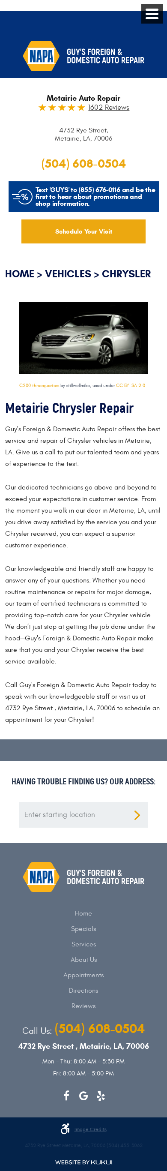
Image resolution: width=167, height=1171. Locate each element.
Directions (83, 990)
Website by (83, 1162)
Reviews (83, 1006)
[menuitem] (83, 913)
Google (83, 1096)
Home (19, 273)
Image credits (91, 1129)
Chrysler (126, 273)
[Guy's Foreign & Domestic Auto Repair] (83, 56)
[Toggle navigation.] (152, 14)
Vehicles (68, 273)
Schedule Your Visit (83, 231)
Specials (83, 929)
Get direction (137, 815)
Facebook (66, 1096)
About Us (84, 960)
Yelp (101, 1096)
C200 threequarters (39, 385)
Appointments (83, 975)
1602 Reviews (108, 107)
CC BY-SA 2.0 (130, 385)
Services (84, 944)
